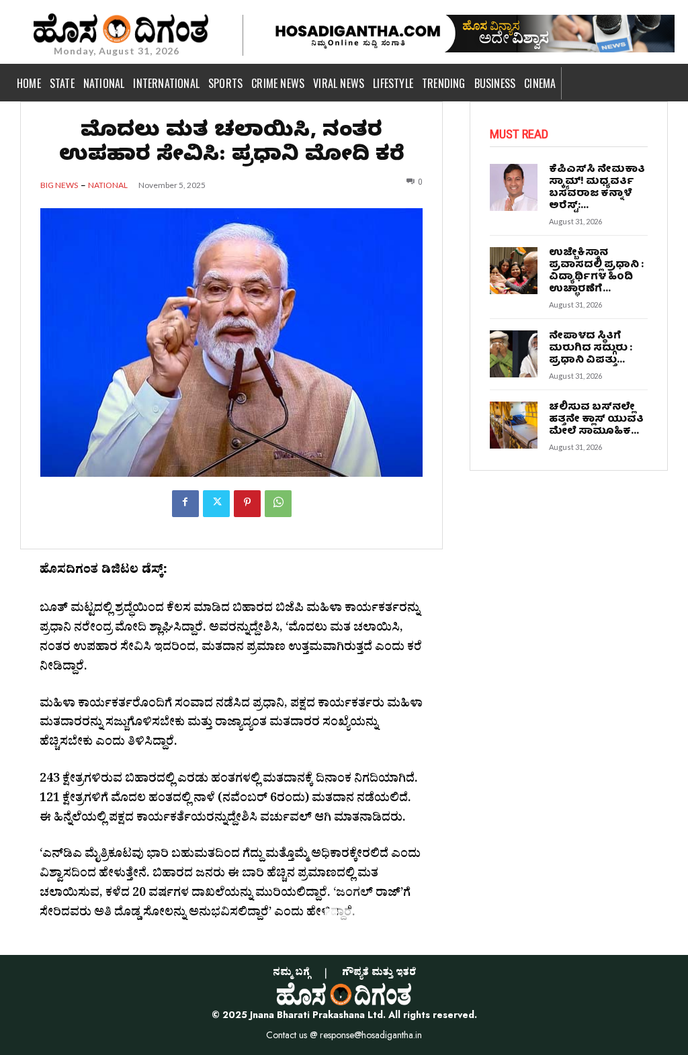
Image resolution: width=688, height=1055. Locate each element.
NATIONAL (108, 185)
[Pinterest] (247, 503)
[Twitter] (216, 503)
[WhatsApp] (278, 503)
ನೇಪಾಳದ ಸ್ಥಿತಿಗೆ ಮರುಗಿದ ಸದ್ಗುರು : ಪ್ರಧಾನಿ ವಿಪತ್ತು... (590, 348)
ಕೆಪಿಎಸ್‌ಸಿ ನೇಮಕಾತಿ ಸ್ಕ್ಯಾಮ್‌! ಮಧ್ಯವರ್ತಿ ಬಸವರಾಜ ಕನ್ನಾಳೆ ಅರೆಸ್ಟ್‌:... (597, 188)
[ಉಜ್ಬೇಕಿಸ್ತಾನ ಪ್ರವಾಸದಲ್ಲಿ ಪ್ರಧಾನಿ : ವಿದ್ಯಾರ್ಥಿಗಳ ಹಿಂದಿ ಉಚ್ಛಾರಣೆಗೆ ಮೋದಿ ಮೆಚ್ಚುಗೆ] (513, 270)
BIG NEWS (59, 185)
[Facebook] (185, 503)
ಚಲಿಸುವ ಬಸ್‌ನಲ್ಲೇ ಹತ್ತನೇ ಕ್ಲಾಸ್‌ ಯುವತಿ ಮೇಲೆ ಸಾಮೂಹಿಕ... (596, 420)
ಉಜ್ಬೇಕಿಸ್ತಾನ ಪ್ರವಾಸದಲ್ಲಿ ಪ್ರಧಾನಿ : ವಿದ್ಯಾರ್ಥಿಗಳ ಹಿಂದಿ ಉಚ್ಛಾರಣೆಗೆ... (596, 271)
